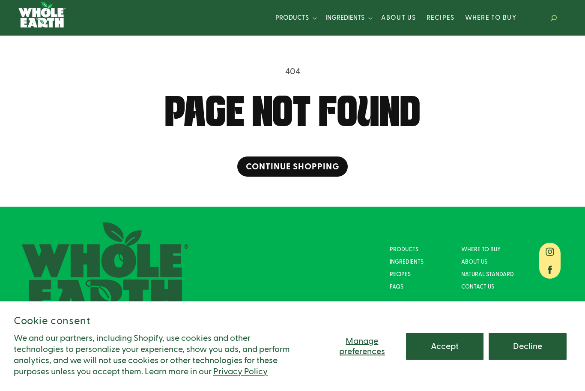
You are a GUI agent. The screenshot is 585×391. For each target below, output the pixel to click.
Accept (445, 346)
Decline (527, 346)
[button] (295, 18)
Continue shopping (292, 166)
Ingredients (344, 18)
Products (292, 18)
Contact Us (477, 286)
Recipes (400, 274)
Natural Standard (487, 274)
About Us (474, 262)
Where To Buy (481, 249)
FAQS (396, 286)
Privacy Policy (240, 371)
